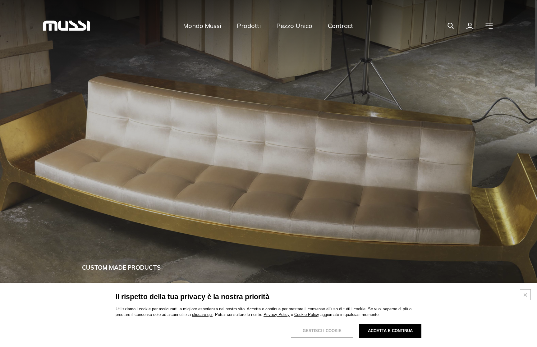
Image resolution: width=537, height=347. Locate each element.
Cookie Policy (306, 314)
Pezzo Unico (294, 26)
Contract (340, 26)
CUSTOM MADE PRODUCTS (121, 267)
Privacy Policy (277, 314)
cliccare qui (202, 314)
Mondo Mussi (202, 26)
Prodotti (249, 26)
